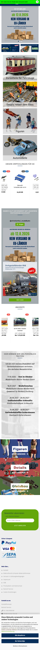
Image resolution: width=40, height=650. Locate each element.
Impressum (6, 579)
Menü (3, 3)
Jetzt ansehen (18, 454)
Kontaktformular (6, 604)
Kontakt (5, 570)
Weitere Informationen (20, 646)
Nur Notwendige (20, 641)
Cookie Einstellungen (9, 592)
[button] (18, 41)
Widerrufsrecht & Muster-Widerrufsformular (16, 573)
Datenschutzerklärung (7, 631)
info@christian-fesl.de (10, 614)
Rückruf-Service (8, 589)
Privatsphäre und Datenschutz (12, 586)
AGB (4, 583)
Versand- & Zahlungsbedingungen (13, 576)
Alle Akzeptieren (20, 635)
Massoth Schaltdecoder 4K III (20, 186)
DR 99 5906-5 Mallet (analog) (20, 329)
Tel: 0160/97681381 (8, 610)
